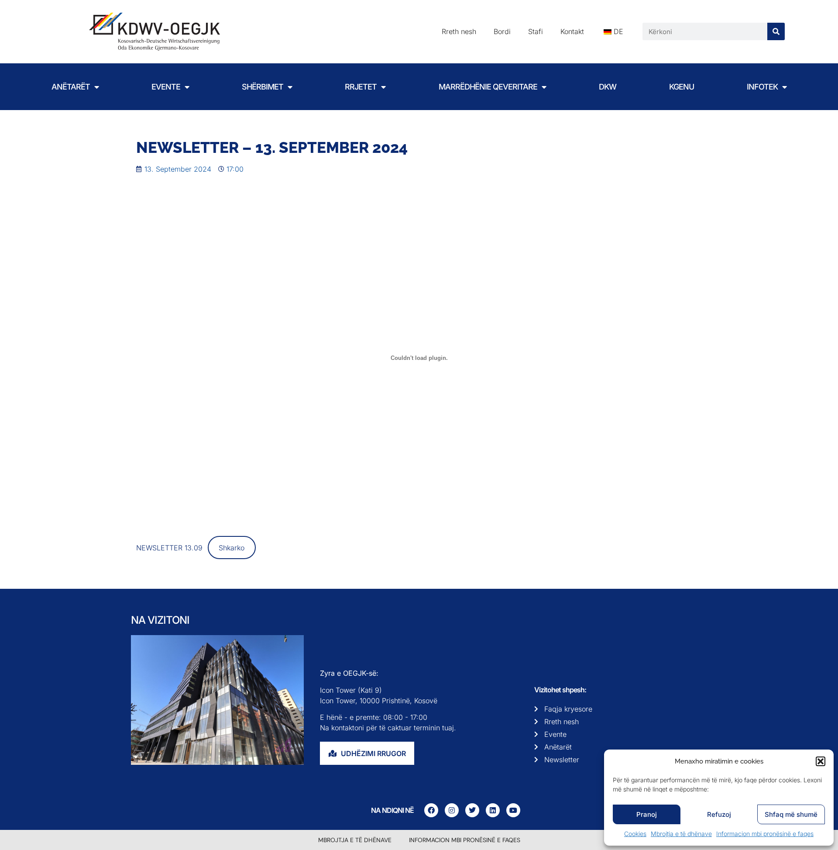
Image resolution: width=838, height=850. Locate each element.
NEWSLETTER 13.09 (169, 547)
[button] (820, 761)
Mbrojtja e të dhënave (681, 833)
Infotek (762, 86)
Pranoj (646, 814)
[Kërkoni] (776, 31)
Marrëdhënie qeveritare (488, 86)
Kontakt (572, 31)
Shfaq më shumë (791, 814)
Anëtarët (71, 86)
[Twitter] (472, 810)
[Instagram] (452, 810)
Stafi (535, 31)
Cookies (635, 833)
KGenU (681, 86)
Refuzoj (719, 814)
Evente (165, 86)
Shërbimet (262, 86)
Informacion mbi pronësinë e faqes (765, 833)
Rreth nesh (459, 31)
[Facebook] (431, 810)
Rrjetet (361, 86)
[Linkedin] (493, 810)
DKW (607, 86)
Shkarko (231, 547)
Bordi (502, 31)
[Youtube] (513, 810)
